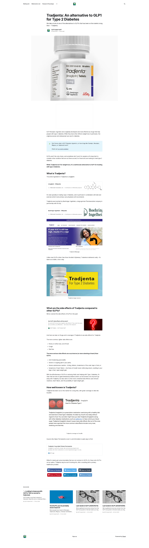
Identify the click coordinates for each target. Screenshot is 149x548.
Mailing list (26, 4)
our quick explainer (63, 149)
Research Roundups (48, 4)
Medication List (36, 4)
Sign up (74, 536)
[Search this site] (124, 4)
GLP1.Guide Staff (56, 29)
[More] (56, 4)
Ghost (124, 536)
